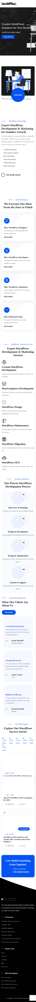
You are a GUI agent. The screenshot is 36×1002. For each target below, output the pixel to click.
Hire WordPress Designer (8, 981)
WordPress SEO (5, 925)
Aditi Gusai (10, 804)
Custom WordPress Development (10, 938)
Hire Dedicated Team (13, 317)
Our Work (4, 959)
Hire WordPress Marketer (8, 988)
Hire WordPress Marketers (16, 287)
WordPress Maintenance (8, 931)
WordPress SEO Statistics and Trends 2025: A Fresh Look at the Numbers (17, 839)
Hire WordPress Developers (16, 257)
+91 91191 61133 (13, 175)
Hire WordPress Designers (15, 227)
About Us (4, 956)
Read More (8, 237)
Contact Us (4, 966)
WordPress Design (6, 935)
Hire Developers (6, 977)
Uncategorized (24, 829)
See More (9, 612)
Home (3, 953)
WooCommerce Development (9, 942)
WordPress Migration (7, 928)
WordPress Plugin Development (10, 921)
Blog (2, 963)
